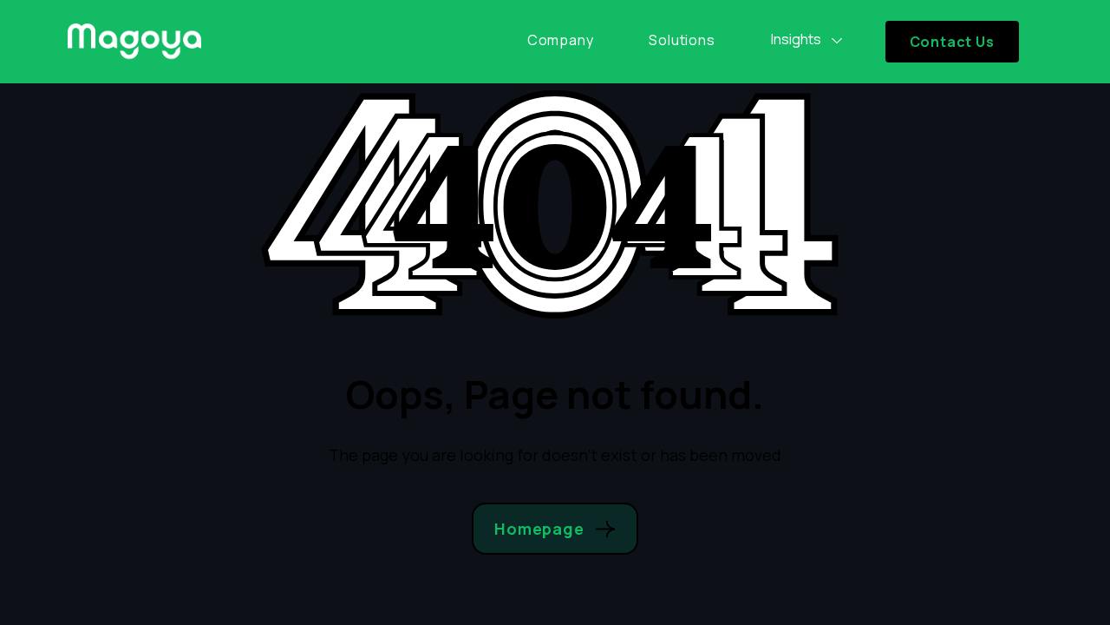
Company (560, 40)
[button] (807, 40)
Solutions (682, 40)
